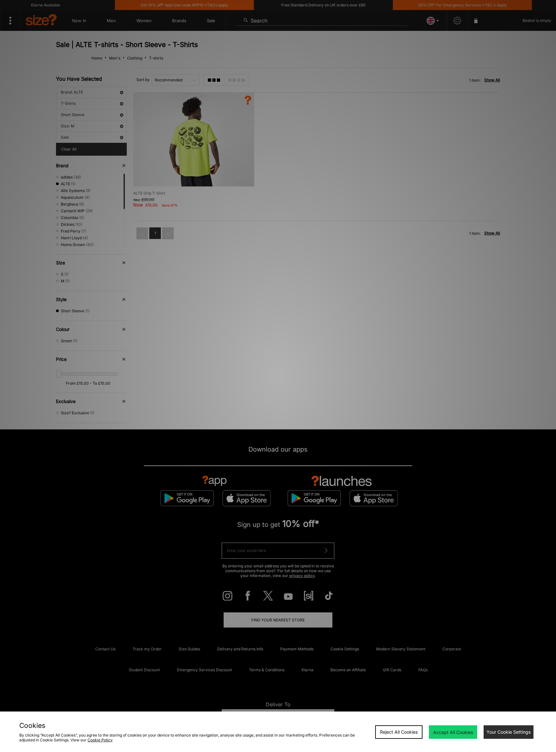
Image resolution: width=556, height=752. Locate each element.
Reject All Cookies (399, 732)
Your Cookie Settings (508, 732)
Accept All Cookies (453, 732)
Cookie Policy (100, 740)
